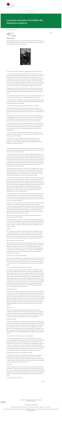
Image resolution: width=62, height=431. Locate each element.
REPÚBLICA (29, 12)
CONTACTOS (33, 400)
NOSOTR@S (37, 10)
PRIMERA (25, 10)
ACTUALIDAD (27, 10)
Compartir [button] (42, 381)
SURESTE (33, 12)
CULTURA (36, 399)
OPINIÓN (32, 10)
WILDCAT (31, 12)
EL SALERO (34, 10)
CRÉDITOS (28, 400)
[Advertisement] (24, 389)
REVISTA (30, 10)
